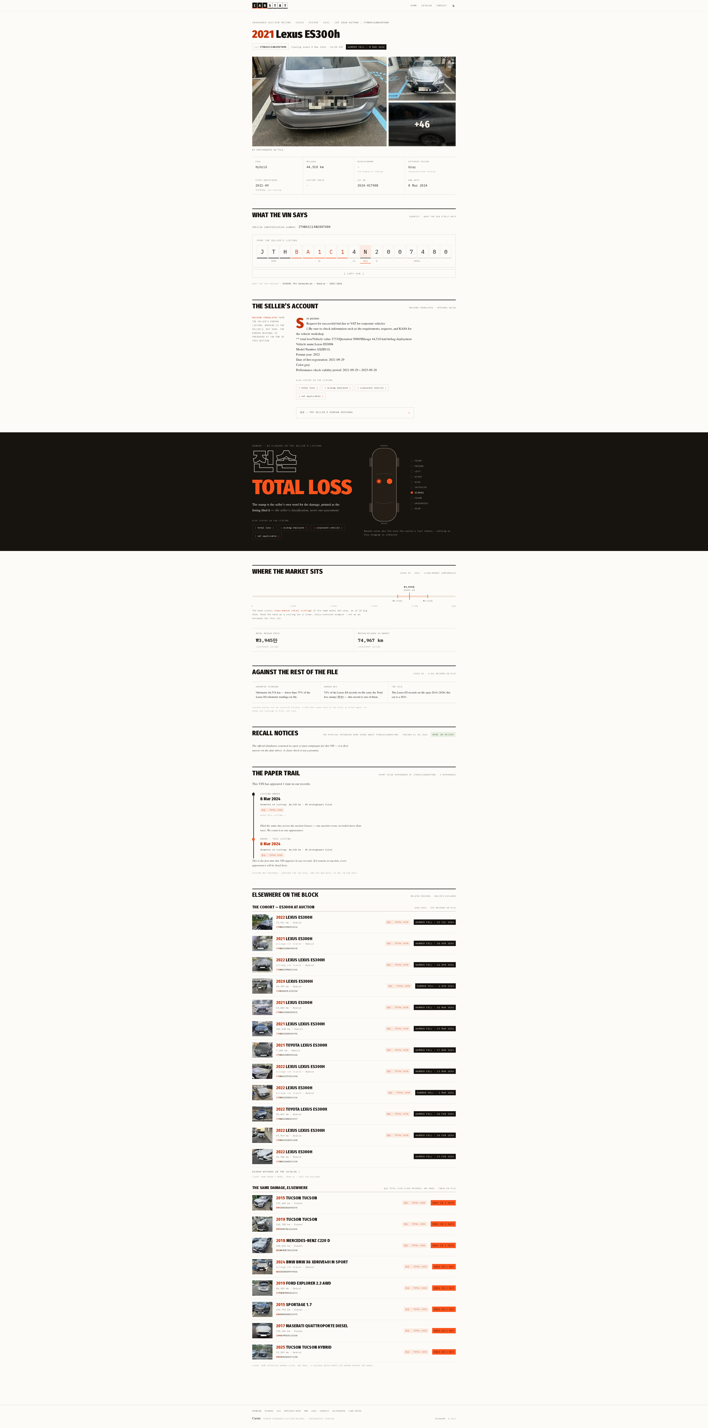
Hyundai (269, 1411)
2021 (326, 22)
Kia (279, 1411)
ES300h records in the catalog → (276, 1171)
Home (414, 5)
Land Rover (354, 1411)
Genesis (324, 1411)
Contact (441, 5)
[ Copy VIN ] (354, 273)
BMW (306, 1411)
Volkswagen (338, 1411)
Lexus (300, 22)
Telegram (440, 1418)
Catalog (426, 5)
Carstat (256, 1418)
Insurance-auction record (271, 22)
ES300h (314, 22)
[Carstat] (270, 5)
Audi (314, 1411)
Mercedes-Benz (292, 1411)
